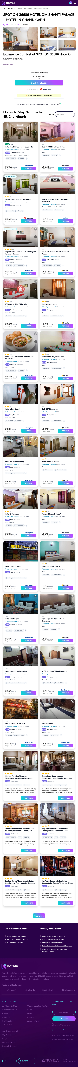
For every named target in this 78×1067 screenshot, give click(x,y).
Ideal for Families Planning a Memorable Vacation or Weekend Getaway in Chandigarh (18, 777)
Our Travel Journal (10, 1031)
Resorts (30, 1017)
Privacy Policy (56, 1026)
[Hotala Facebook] (52, 1031)
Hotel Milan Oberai (12, 409)
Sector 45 (46, 8)
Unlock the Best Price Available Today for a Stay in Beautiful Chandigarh (20, 830)
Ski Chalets (7, 1021)
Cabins (5, 1013)
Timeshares (7, 1024)
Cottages (6, 1017)
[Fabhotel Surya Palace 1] (57, 499)
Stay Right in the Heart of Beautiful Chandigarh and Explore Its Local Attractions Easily (55, 830)
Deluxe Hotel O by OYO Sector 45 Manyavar (55, 200)
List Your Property (10, 1042)
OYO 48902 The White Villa (16, 304)
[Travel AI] (50, 1060)
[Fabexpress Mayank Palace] (57, 341)
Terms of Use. (67, 1026)
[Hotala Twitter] (58, 1031)
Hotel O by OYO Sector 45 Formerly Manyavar (19, 358)
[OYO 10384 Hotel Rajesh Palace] (57, 132)
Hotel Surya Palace (49, 304)
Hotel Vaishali (47, 724)
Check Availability (39, 82)
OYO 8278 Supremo (50, 409)
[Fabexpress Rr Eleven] (57, 446)
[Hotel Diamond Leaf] (20, 551)
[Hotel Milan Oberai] (20, 394)
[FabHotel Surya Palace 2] (57, 551)
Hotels (30, 1013)
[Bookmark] (6, 29)
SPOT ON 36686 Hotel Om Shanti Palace (55, 253)
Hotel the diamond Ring (14, 461)
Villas (29, 1009)
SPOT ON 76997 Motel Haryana (54, 671)
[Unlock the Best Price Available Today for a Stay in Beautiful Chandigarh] (20, 813)
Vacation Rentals (9, 1009)
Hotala (59, 1039)
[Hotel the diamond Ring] (20, 446)
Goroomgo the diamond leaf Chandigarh (53, 620)
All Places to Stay (9, 1006)
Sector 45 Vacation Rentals (16, 936)
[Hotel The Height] (20, 604)
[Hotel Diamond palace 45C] (20, 656)
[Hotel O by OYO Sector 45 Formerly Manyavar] (20, 341)
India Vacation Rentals (15, 943)
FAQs (4, 1038)
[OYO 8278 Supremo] (57, 394)
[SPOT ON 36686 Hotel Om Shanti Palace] (57, 237)
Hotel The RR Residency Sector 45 (19, 147)
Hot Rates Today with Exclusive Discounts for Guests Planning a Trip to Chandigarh (57, 882)
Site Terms (65, 1035)
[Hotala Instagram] (63, 1031)
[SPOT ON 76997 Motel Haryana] (57, 656)
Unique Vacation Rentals (37, 1006)
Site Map (71, 1035)
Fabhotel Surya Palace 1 (51, 514)
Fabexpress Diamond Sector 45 (17, 199)
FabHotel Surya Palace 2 (52, 566)
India (19, 8)
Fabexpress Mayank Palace (53, 357)
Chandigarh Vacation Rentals (17, 939)
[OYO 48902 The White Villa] (20, 289)
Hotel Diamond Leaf (13, 566)
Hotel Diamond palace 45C (16, 671)
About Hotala (33, 1021)
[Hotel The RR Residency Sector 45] (20, 132)
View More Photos (11, 48)
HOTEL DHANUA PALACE (15, 724)
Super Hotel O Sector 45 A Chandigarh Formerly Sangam (20, 253)
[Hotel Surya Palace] (57, 289)
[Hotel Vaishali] (57, 709)
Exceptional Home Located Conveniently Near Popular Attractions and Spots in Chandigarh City (57, 777)
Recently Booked (9, 1046)
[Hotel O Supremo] (20, 499)
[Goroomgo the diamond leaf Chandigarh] (57, 604)
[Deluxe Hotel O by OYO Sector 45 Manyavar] (57, 184)
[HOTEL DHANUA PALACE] (20, 709)
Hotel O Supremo (12, 514)
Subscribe (64, 1018)
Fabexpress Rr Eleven (50, 461)
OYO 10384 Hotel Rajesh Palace (54, 147)
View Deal (28, 168)
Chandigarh (27, 8)
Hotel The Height (12, 619)
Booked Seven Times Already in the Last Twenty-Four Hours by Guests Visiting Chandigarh (19, 882)
